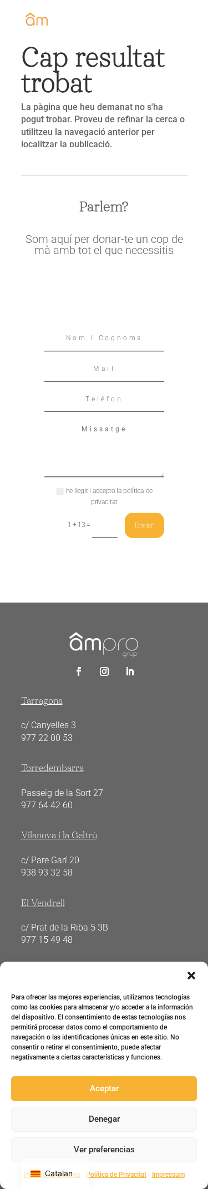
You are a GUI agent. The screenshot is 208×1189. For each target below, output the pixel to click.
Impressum (168, 1174)
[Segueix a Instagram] (104, 671)
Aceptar (104, 1088)
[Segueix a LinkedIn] (130, 671)
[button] (191, 975)
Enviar (144, 525)
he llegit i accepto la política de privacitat (108, 496)
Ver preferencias (104, 1150)
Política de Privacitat (116, 1174)
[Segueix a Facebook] (79, 671)
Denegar (104, 1119)
